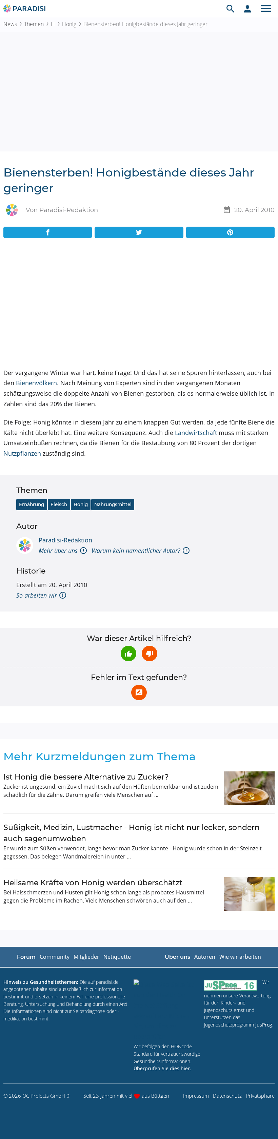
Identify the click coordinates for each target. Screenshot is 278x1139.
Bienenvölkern (36, 383)
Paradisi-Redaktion (65, 540)
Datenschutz (227, 1095)
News (10, 24)
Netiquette (117, 956)
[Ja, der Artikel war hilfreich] (128, 653)
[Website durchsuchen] (230, 8)
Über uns (177, 957)
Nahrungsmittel (113, 504)
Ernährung (31, 504)
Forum (26, 957)
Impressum (196, 1095)
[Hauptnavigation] (266, 8)
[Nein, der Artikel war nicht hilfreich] (149, 653)
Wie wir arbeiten (240, 956)
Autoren (204, 956)
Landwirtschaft (196, 433)
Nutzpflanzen (22, 453)
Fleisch (59, 504)
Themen (34, 24)
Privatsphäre (260, 1095)
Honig (69, 24)
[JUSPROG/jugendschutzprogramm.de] (230, 985)
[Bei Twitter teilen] (139, 232)
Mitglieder (86, 956)
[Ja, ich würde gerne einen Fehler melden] (139, 692)
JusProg (263, 1024)
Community (55, 956)
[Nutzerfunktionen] (247, 8)
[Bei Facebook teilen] (47, 232)
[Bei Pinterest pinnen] (230, 232)
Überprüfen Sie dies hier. (162, 1068)
